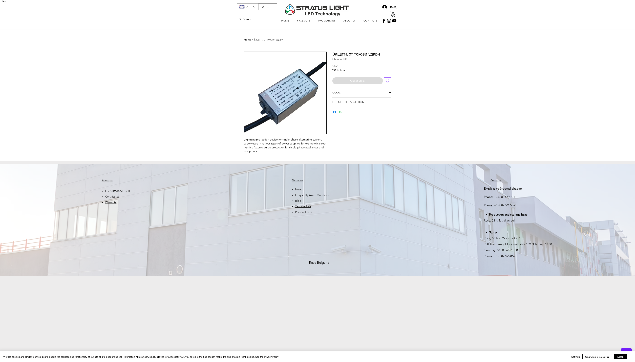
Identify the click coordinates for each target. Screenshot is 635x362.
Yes (4, 1)
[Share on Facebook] (335, 112)
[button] (267, 6)
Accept (620, 356)
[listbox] (267, 6)
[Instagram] (389, 20)
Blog (298, 200)
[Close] (631, 356)
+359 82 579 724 (504, 197)
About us (107, 180)
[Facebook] (383, 20)
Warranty (110, 202)
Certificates (112, 196)
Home (247, 39)
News (298, 189)
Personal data (303, 212)
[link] (393, 14)
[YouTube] (394, 20)
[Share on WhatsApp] (341, 112)
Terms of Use (303, 206)
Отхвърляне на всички (597, 356)
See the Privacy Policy (266, 356)
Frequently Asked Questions (312, 195)
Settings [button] (575, 356)
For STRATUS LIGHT (117, 191)
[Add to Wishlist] (387, 80)
